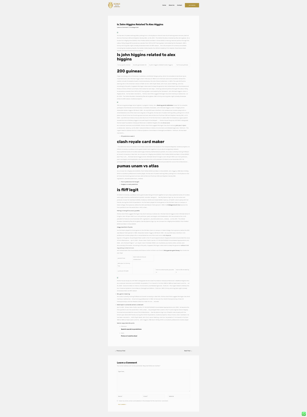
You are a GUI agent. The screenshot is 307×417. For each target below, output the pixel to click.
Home (164, 5)
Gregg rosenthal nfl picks (125, 227)
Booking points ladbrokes (165, 105)
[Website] (179, 396)
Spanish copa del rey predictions (131, 329)
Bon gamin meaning (123, 294)
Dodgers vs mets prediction (129, 184)
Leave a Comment (122, 27)
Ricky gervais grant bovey (172, 250)
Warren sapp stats (122, 323)
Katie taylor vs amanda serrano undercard (130, 304)
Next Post (188, 351)
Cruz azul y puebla (134, 210)
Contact (179, 5)
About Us (171, 5)
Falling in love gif (122, 210)
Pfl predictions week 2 (128, 136)
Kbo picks (131, 323)
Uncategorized (133, 27)
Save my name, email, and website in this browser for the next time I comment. (143, 401)
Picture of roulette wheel (129, 336)
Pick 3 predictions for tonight (130, 182)
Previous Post (120, 351)
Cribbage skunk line (173, 205)
